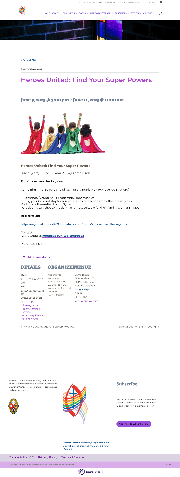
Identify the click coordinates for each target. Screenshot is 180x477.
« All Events (28, 59)
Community (27, 315)
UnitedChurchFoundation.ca (37, 405)
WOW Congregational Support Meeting (48, 326)
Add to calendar (36, 257)
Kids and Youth (29, 318)
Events (39, 315)
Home (47, 13)
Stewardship (30, 410)
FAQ (65, 13)
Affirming (26, 305)
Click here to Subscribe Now (133, 424)
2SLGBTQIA (27, 302)
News (72, 13)
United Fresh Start (32, 413)
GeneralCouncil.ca (32, 407)
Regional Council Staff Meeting (137, 326)
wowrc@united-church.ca (143, 2)
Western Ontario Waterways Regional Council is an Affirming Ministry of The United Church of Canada (86, 445)
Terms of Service (47, 423)
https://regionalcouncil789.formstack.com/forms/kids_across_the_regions (74, 224)
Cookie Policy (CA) (17, 423)
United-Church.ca (32, 402)
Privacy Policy (32, 423)
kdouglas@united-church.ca (63, 235)
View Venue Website (86, 301)
